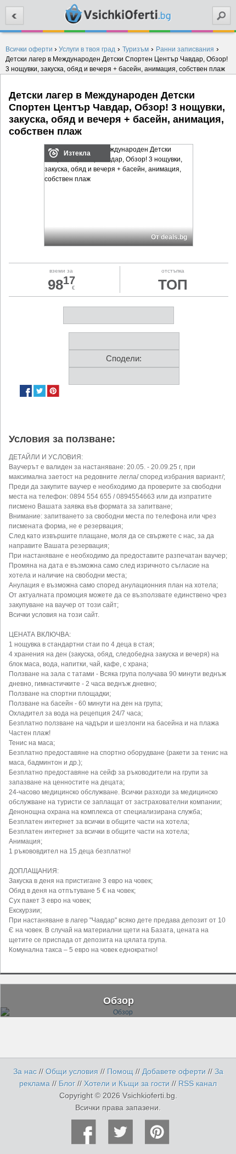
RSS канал (197, 1083)
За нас (25, 1071)
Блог (67, 1083)
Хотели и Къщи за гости (127, 1083)
